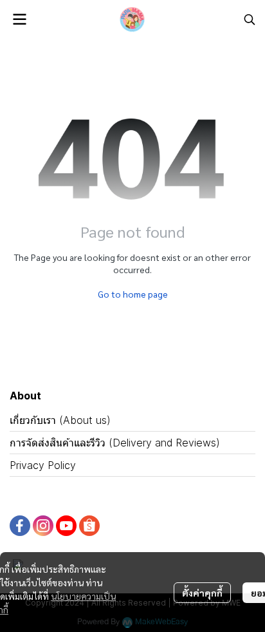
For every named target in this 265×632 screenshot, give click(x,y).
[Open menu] (19, 19)
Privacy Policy (43, 465)
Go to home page (133, 294)
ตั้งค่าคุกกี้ (202, 592)
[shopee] (89, 525)
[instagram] (43, 525)
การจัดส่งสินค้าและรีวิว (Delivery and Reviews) (115, 442)
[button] (250, 19)
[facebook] (20, 525)
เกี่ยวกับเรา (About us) (60, 420)
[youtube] (66, 525)
